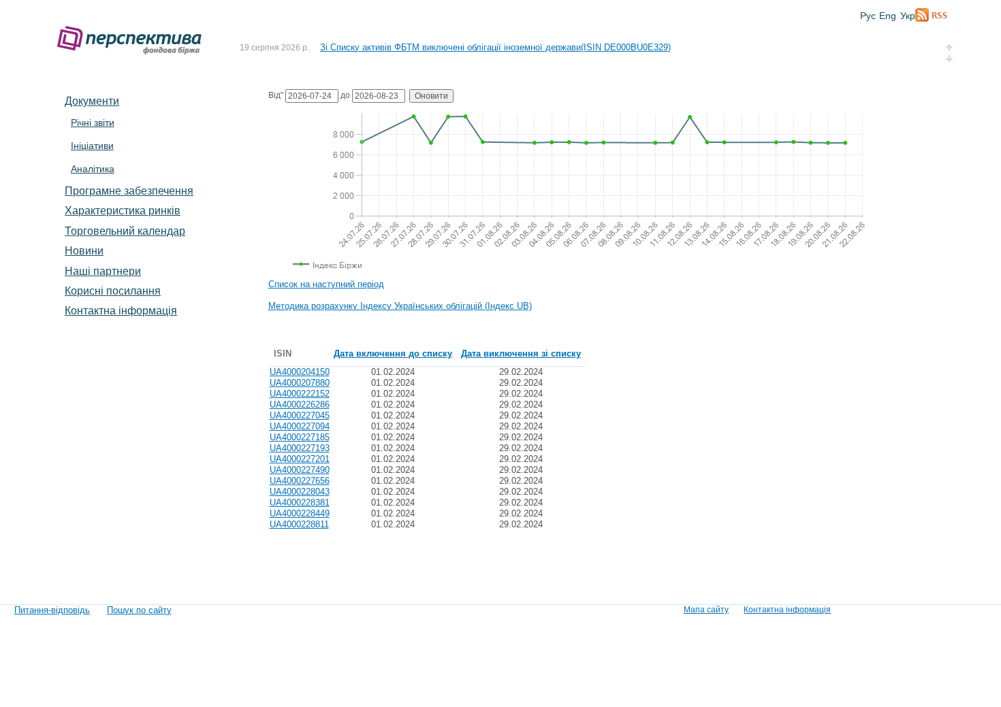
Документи (92, 101)
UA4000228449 (300, 513)
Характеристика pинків (122, 210)
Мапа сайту (706, 609)
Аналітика (92, 168)
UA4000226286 (300, 404)
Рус (868, 15)
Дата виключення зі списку (521, 353)
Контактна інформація (121, 310)
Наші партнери (103, 271)
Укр (907, 15)
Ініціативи (92, 145)
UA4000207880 (300, 383)
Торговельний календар (125, 231)
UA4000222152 (300, 394)
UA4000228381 (300, 502)
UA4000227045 (300, 415)
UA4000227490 (300, 470)
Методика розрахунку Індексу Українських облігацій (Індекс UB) (400, 306)
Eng (887, 15)
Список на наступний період (326, 284)
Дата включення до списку (393, 353)
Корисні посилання (113, 290)
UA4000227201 (300, 459)
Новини (84, 250)
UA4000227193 (300, 448)
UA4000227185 (300, 437)
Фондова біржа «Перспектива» (133, 40)
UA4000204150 (300, 372)
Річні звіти (92, 122)
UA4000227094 (300, 426)
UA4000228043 (300, 492)
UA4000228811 (299, 524)
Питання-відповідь (52, 610)
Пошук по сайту (139, 610)
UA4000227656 (300, 481)
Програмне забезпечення (129, 190)
